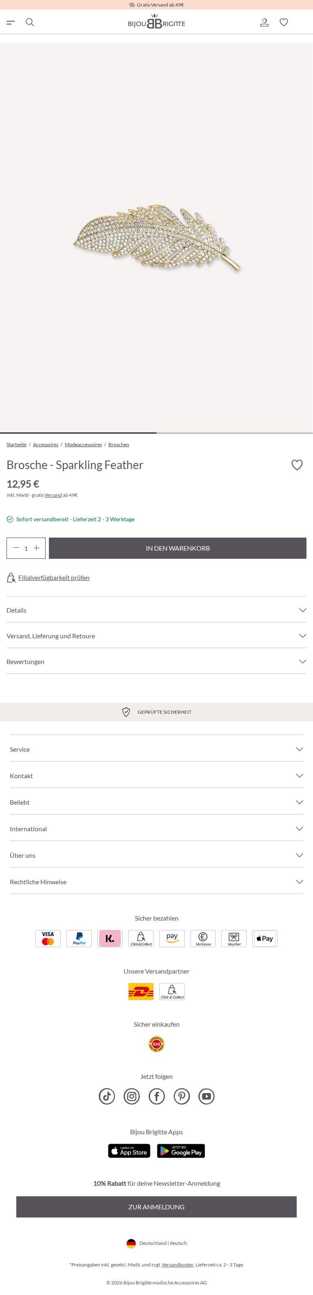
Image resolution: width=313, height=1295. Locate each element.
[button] (264, 22)
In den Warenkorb (178, 548)
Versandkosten (178, 1265)
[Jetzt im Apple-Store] (129, 1150)
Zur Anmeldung (156, 1207)
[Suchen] (29, 22)
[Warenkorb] (303, 22)
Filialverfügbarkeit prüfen (54, 577)
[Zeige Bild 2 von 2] (234, 433)
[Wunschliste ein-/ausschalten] (296, 465)
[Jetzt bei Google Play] (181, 1150)
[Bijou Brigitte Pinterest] (181, 1096)
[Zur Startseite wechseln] (156, 21)
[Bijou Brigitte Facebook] (157, 1096)
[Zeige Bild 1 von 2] (78, 433)
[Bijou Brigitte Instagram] (132, 1096)
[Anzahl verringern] (16, 548)
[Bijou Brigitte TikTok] (107, 1096)
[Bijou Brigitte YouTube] (206, 1096)
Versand (53, 495)
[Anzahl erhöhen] (36, 548)
